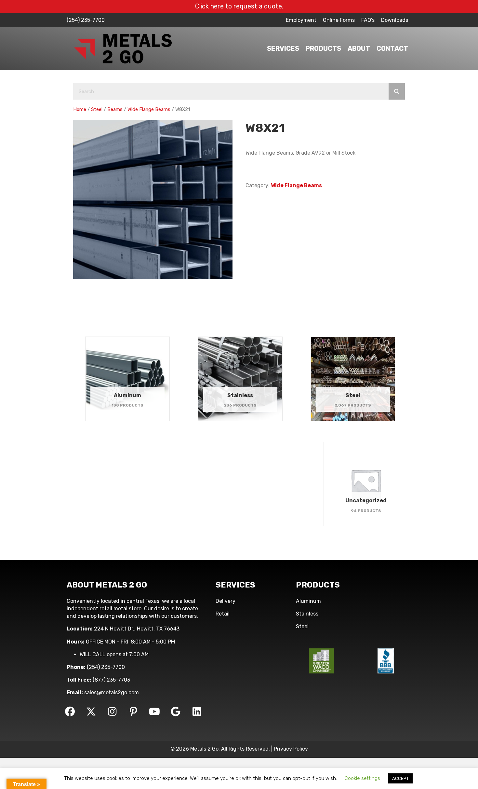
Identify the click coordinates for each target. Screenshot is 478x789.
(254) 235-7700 (86, 20)
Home (79, 109)
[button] (70, 711)
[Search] (397, 91)
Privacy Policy (291, 749)
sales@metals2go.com (111, 692)
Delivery (225, 601)
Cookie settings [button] (362, 778)
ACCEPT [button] (400, 778)
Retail (223, 614)
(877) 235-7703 (111, 680)
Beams (115, 109)
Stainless (307, 614)
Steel (96, 109)
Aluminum (308, 601)
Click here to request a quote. (239, 6)
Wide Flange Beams (148, 109)
